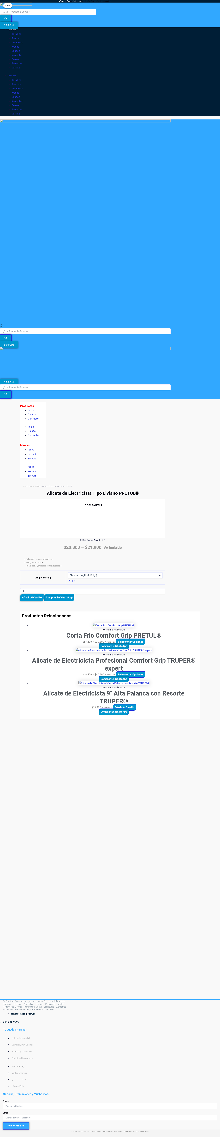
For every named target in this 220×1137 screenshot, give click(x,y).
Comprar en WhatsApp (59, 597)
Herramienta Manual (34, 486)
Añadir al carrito (32, 597)
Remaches (17, 55)
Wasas (15, 46)
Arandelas (17, 42)
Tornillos (16, 33)
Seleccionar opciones (130, 641)
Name (6, 1101)
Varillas (16, 67)
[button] (92, 511)
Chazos (16, 50)
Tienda (32, 414)
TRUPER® (32, 459)
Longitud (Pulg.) (43, 577)
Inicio (31, 410)
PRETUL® (32, 454)
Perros (15, 59)
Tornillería (12, 30)
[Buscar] (6, 19)
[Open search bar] (1, 326)
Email (5, 1113)
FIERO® (31, 450)
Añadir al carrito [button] (124, 707)
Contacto (33, 418)
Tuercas (16, 38)
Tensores (17, 63)
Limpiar (72, 580)
